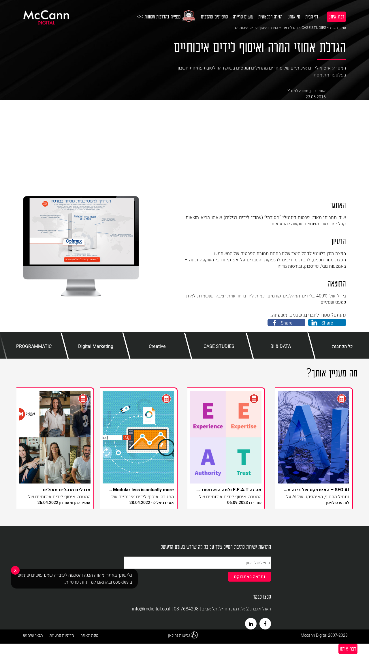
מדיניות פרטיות (62, 635)
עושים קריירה (243, 16)
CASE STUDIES (314, 27)
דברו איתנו (336, 16)
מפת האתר (90, 635)
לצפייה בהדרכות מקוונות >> (158, 16)
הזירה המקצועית (270, 16)
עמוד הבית (338, 27)
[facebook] (265, 623)
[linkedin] (251, 623)
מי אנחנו (293, 16)
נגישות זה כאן (179, 635)
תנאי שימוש (33, 635)
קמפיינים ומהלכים (214, 16)
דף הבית (311, 16)
